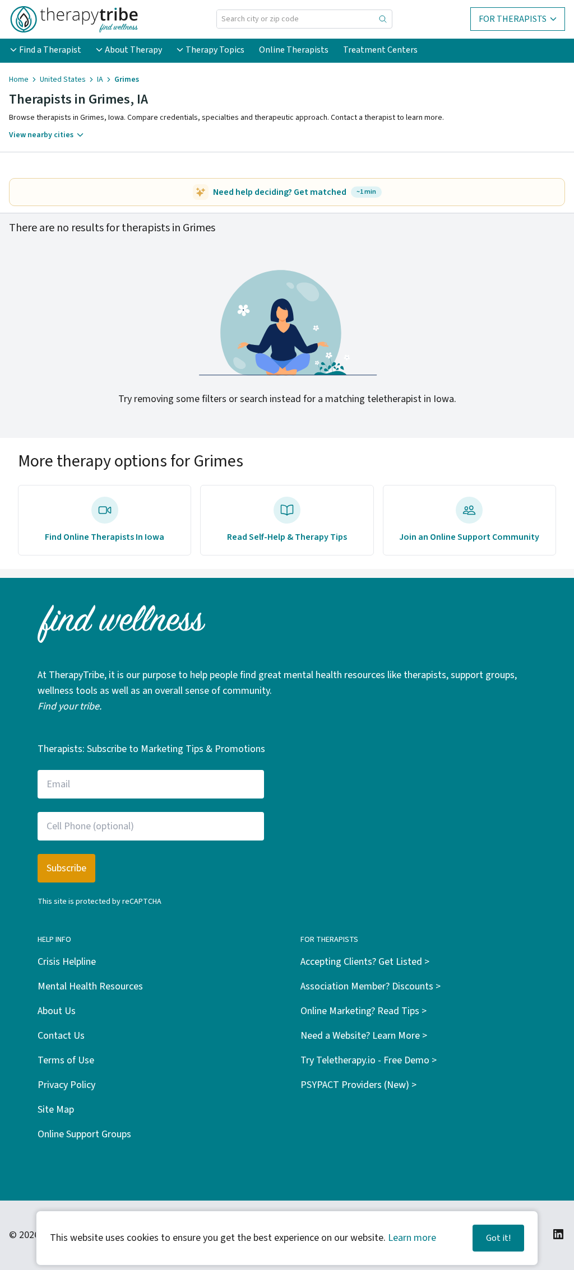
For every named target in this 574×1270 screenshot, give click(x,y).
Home (19, 79)
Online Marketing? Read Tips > (363, 1011)
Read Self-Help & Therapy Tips (287, 537)
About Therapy (133, 50)
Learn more (412, 1238)
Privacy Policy (66, 1085)
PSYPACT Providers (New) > (358, 1085)
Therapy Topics (215, 50)
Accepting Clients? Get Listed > (364, 962)
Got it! (498, 1238)
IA (100, 79)
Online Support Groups (84, 1134)
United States (63, 79)
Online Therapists (293, 50)
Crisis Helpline (67, 962)
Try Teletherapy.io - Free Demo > (368, 1060)
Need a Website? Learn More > (363, 1036)
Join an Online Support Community (469, 537)
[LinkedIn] (558, 1234)
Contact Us (61, 1036)
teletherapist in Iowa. (411, 399)
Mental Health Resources (90, 986)
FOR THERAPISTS (513, 19)
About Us (57, 1011)
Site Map (56, 1110)
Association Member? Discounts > (370, 986)
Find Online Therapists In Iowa (104, 537)
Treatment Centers (380, 50)
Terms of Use (66, 1060)
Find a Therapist (50, 50)
